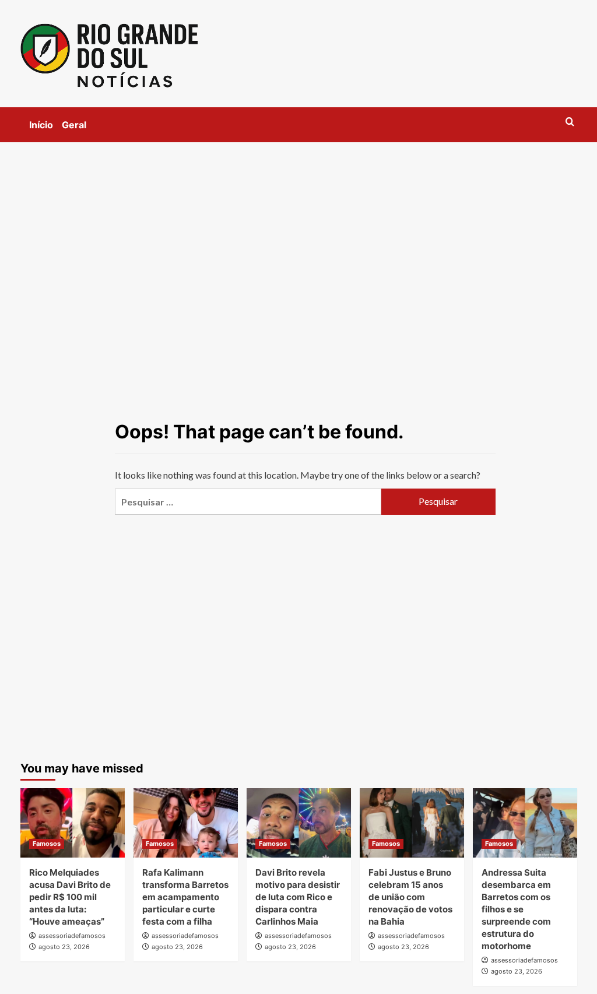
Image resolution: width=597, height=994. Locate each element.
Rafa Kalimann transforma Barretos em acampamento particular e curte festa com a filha (185, 897)
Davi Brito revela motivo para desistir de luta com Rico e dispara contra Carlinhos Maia (297, 897)
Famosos (47, 844)
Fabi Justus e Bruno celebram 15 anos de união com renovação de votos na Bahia (410, 897)
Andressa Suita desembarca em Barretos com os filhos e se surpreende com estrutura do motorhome (516, 909)
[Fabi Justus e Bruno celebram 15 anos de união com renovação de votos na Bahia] (412, 823)
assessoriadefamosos (72, 936)
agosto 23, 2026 (64, 947)
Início (41, 125)
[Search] (570, 122)
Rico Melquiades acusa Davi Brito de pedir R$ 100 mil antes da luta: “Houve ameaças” (70, 897)
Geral (74, 125)
